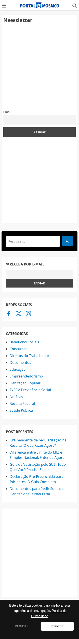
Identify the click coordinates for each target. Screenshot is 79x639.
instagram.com (28, 313)
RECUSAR (22, 626)
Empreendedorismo (26, 376)
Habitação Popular (25, 383)
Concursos (18, 348)
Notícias (16, 396)
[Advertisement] (39, 66)
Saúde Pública (21, 410)
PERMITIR (57, 626)
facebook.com (8, 313)
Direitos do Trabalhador (29, 355)
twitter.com (18, 313)
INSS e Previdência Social (30, 389)
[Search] (67, 241)
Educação (18, 369)
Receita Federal (22, 403)
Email (7, 112)
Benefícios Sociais (24, 342)
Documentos (20, 362)
